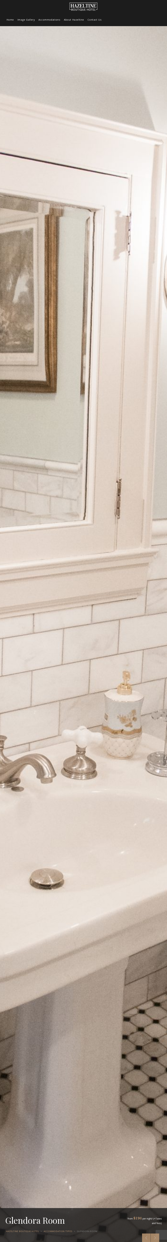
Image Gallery (26, 19)
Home (10, 19)
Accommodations (49, 19)
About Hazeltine (74, 19)
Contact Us (95, 19)
